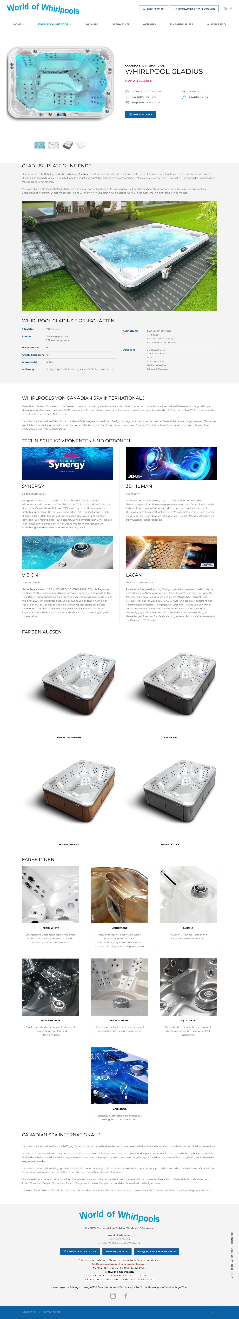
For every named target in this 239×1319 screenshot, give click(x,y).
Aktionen (150, 24)
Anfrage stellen (142, 114)
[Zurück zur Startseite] (43, 9)
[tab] (39, 145)
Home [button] (17, 24)
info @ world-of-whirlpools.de (156, 1251)
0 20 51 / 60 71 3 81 (155, 9)
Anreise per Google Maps (82, 1251)
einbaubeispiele (181, 24)
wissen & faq (216, 24)
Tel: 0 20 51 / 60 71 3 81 (117, 1251)
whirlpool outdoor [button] (53, 24)
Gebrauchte (121, 24)
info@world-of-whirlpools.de (196, 9)
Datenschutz (51, 1312)
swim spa (91, 24)
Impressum (29, 1312)
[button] (213, 1312)
